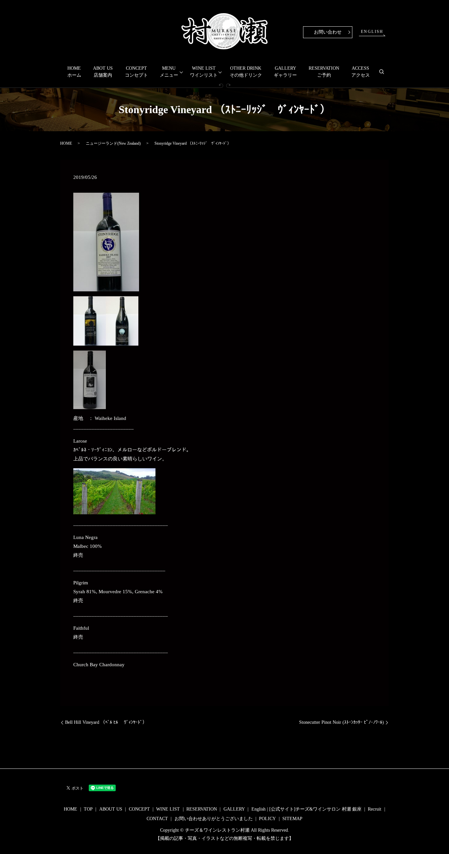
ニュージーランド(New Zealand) (113, 143)
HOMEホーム (74, 72)
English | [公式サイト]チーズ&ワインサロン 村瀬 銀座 (306, 809)
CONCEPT (136, 72)
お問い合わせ (328, 32)
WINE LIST (204, 72)
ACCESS (360, 72)
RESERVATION (324, 72)
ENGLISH (372, 31)
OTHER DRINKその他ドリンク (246, 72)
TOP (88, 809)
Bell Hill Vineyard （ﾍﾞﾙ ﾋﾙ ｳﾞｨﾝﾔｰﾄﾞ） (106, 722)
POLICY (267, 818)
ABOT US (103, 72)
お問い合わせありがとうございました (214, 818)
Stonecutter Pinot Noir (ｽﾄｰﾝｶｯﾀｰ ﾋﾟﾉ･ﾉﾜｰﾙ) (341, 722)
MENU (169, 72)
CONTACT (157, 818)
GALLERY (285, 72)
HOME (66, 143)
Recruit (374, 809)
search (385, 74)
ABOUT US (110, 809)
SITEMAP (292, 818)
